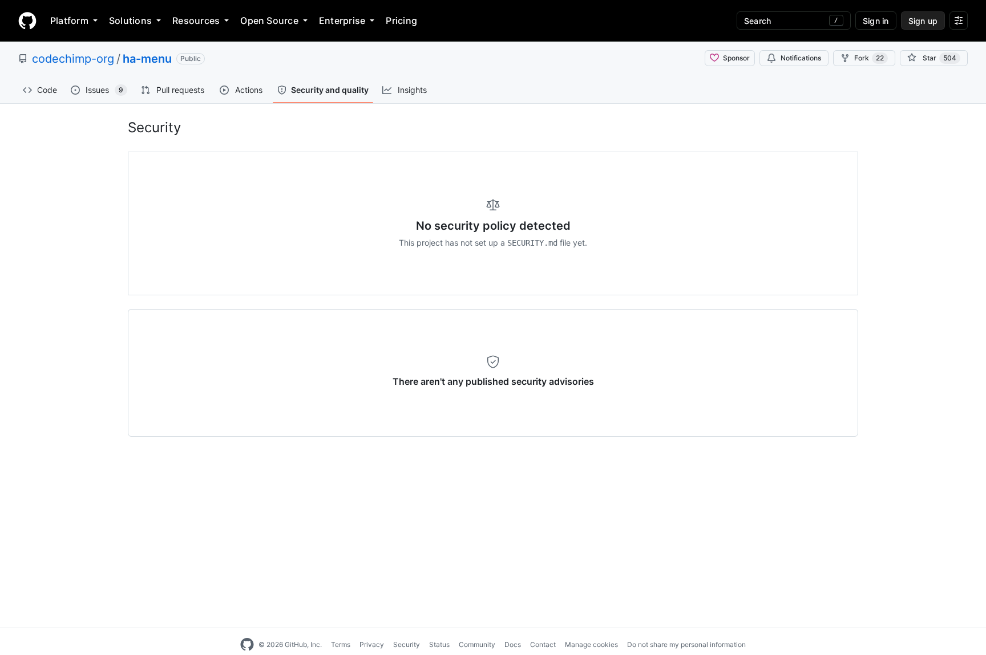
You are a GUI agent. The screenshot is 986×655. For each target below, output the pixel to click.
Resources (196, 20)
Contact (543, 644)
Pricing (401, 20)
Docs (512, 644)
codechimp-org (73, 59)
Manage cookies (591, 644)
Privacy (371, 644)
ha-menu (147, 59)
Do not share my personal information (686, 644)
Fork (869, 58)
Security (406, 644)
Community (477, 644)
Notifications (801, 58)
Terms (340, 644)
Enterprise (342, 20)
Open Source (269, 20)
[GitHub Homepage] (247, 644)
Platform (69, 20)
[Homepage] (27, 20)
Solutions (130, 20)
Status (439, 644)
